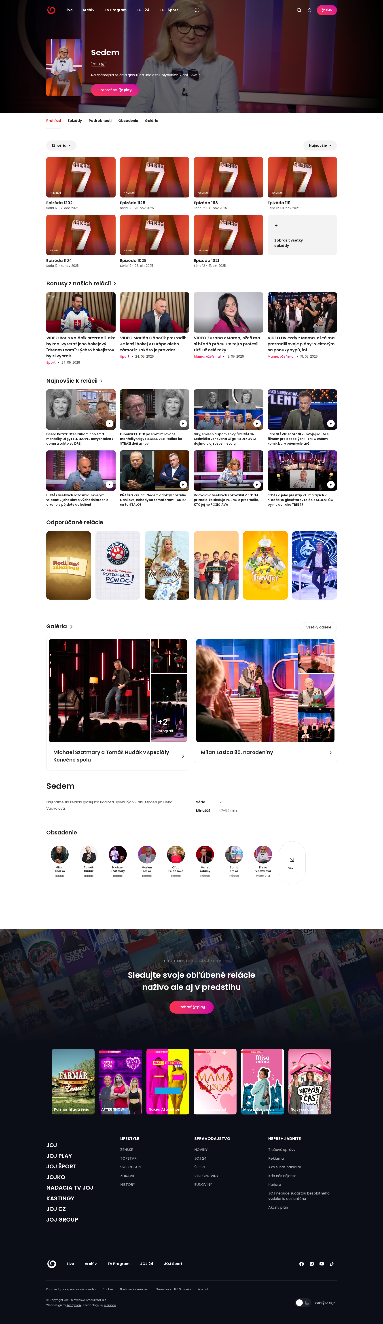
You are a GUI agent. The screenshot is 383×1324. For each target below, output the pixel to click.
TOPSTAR (128, 1158)
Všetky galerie (318, 627)
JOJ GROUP (62, 1220)
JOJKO (55, 1177)
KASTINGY (60, 1198)
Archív (89, 10)
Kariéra (274, 1184)
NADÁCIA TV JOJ (69, 1188)
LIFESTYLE (129, 1138)
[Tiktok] (332, 1264)
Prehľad (53, 120)
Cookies (107, 1289)
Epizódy (75, 120)
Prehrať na (107, 90)
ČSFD (96, 64)
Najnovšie (318, 145)
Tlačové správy (281, 1149)
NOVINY (200, 1149)
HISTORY (127, 1184)
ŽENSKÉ (126, 1149)
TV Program (116, 10)
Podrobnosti (100, 120)
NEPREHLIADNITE (284, 1138)
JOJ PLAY (59, 1156)
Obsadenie (128, 120)
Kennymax (74, 1305)
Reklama (276, 1158)
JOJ (51, 1145)
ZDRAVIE (127, 1175)
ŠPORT (200, 1167)
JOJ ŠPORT (61, 1166)
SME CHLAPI (130, 1167)
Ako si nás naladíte (284, 1167)
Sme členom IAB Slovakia (173, 1289)
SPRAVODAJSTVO (212, 1138)
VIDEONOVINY (206, 1175)
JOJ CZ (56, 1209)
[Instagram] (312, 1264)
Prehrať (185, 1007)
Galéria (151, 120)
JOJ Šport (168, 10)
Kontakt (203, 1289)
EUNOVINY (203, 1184)
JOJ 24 (142, 10)
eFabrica (110, 1305)
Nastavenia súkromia (135, 1289)
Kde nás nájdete (282, 1175)
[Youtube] (322, 1264)
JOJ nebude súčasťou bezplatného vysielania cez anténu (299, 1196)
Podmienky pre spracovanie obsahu (71, 1289)
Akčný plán (278, 1207)
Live (69, 10)
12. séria (59, 145)
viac (194, 75)
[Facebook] (302, 1264)
